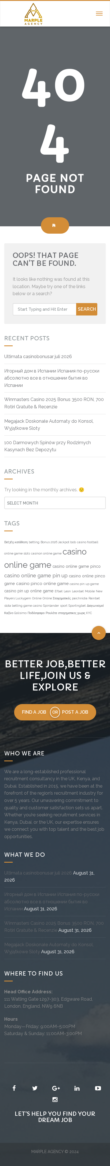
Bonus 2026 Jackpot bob (58, 542)
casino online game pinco (76, 566)
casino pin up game (84, 584)
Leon (67, 591)
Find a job (34, 712)
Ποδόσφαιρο (36, 613)
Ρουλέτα (51, 613)
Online (36, 598)
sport (63, 605)
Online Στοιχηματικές (57, 598)
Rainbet (94, 598)
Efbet (59, 591)
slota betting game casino (23, 605)
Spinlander (51, 605)
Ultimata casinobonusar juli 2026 (38, 356)
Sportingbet (77, 605)
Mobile (90, 591)
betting (34, 542)
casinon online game (46, 553)
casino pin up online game (29, 591)
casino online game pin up (36, 575)
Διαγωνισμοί (95, 605)
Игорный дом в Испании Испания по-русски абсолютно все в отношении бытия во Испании (51, 378)
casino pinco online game (42, 583)
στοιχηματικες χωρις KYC (75, 613)
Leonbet (78, 591)
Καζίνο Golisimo (15, 613)
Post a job (75, 712)
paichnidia (79, 598)
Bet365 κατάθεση (16, 542)
